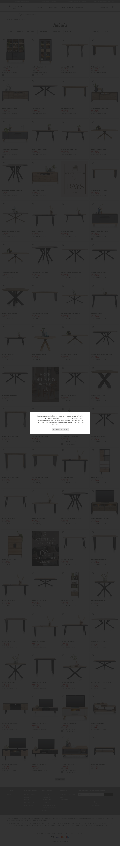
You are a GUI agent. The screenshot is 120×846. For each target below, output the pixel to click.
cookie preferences (59, 424)
